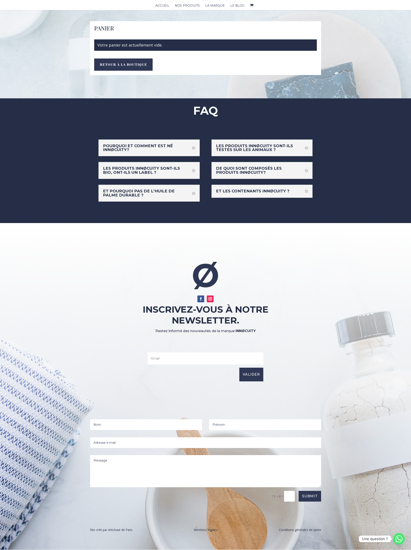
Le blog (237, 5)
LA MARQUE (215, 5)
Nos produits (187, 5)
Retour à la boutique (123, 65)
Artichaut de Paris (120, 530)
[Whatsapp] (399, 539)
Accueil (162, 5)
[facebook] (200, 298)
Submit (310, 496)
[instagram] (210, 298)
